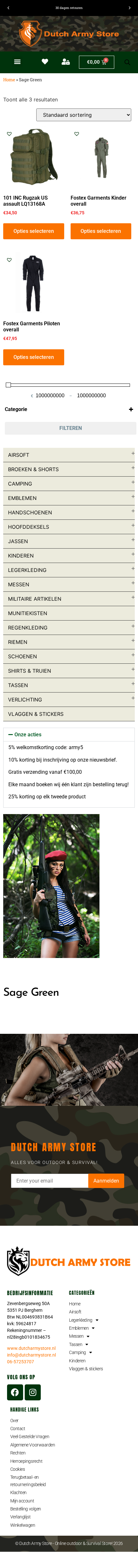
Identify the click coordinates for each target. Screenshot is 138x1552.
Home (9, 80)
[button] (17, 61)
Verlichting (25, 699)
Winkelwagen (22, 1525)
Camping (20, 483)
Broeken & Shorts (33, 469)
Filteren (70, 428)
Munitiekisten (27, 613)
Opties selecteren (33, 231)
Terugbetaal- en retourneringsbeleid (28, 1481)
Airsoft (18, 455)
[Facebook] (15, 1392)
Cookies (17, 1469)
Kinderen (21, 555)
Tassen (18, 685)
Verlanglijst (20, 1516)
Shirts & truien (29, 671)
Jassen (18, 541)
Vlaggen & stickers (36, 714)
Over (14, 1420)
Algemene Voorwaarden (32, 1444)
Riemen (17, 642)
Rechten (18, 1452)
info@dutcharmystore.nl (31, 1355)
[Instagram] (33, 1392)
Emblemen (22, 498)
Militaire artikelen (34, 599)
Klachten (18, 1492)
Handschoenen (30, 512)
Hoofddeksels (28, 527)
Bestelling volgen (25, 1508)
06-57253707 (20, 1361)
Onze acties (27, 735)
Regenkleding (27, 627)
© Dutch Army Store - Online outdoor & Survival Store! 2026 (69, 1543)
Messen (18, 584)
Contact (17, 1428)
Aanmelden (106, 1181)
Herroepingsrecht (26, 1461)
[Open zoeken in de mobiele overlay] (127, 62)
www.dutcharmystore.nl (31, 1348)
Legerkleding (27, 570)
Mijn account (22, 1500)
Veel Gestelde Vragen (29, 1436)
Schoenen (22, 656)
